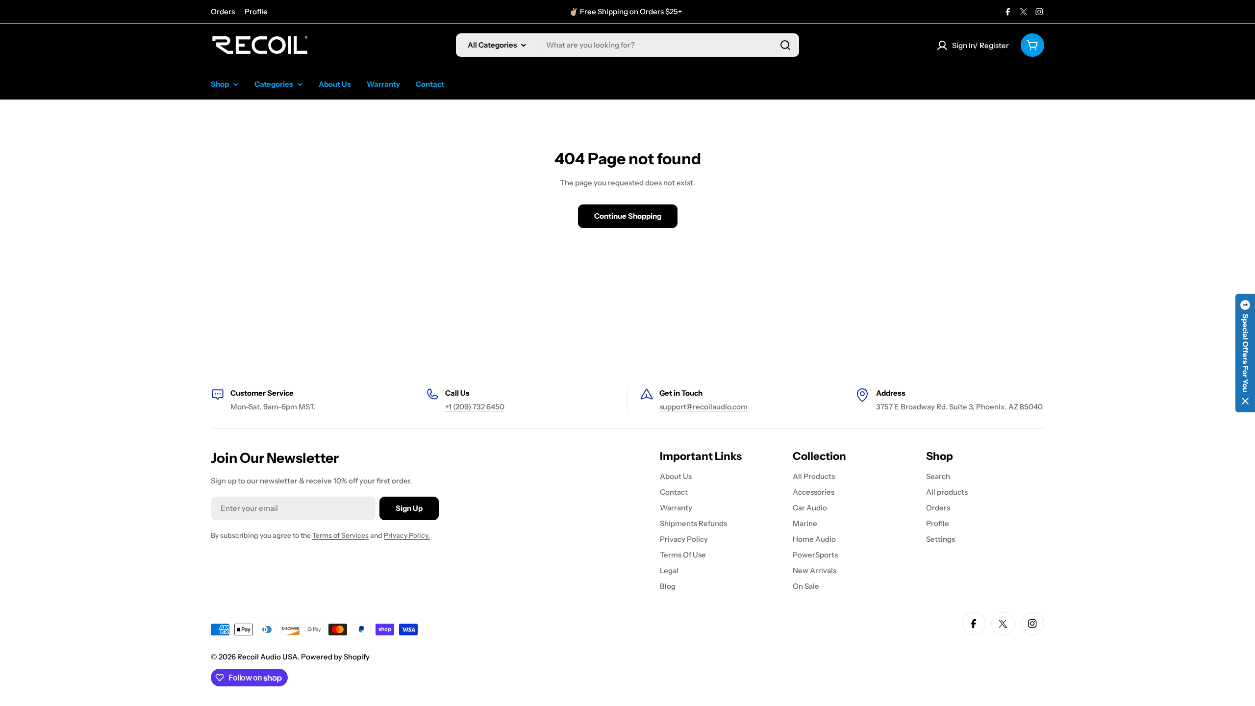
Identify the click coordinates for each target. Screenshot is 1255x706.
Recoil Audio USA (267, 656)
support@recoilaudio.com (703, 406)
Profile (256, 11)
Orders (223, 11)
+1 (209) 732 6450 (474, 406)
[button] (1245, 353)
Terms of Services (340, 535)
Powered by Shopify (335, 656)
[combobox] (627, 45)
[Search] (785, 45)
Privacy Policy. (407, 535)
